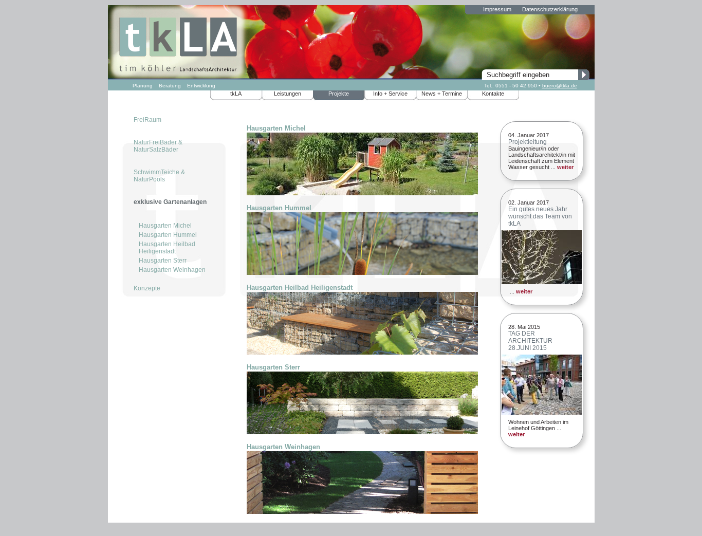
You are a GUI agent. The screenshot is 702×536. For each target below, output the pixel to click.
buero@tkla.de (559, 85)
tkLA (236, 93)
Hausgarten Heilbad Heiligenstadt (167, 248)
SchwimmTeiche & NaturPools (159, 176)
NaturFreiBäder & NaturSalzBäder (158, 146)
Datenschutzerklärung (550, 9)
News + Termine (441, 93)
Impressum (497, 9)
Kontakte (493, 93)
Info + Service (390, 93)
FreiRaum (147, 119)
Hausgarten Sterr (163, 260)
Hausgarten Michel (165, 225)
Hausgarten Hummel (168, 234)
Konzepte (147, 288)
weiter (565, 167)
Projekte (338, 93)
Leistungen (287, 93)
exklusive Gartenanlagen (170, 202)
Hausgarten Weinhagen (172, 269)
